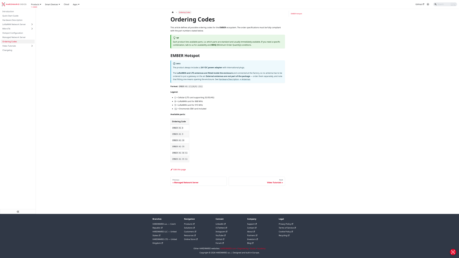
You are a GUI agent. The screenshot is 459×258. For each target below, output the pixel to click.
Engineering (243, 248)
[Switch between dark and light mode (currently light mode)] (428, 4)
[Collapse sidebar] (18, 211)
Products (188, 224)
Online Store (189, 239)
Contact (250, 227)
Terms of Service (286, 227)
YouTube (219, 235)
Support (251, 224)
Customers (189, 231)
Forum (219, 243)
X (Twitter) (220, 227)
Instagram (220, 231)
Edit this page (179, 169)
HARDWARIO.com (228, 248)
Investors (251, 239)
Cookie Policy (285, 231)
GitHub (418, 4)
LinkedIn (219, 224)
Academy (261, 248)
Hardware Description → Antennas (234, 79)
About (250, 231)
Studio (253, 248)
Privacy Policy (285, 224)
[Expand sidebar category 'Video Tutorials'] (32, 46)
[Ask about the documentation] (453, 252)
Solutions (188, 227)
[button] (36, 4)
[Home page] (172, 12)
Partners (251, 235)
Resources (189, 235)
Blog (249, 243)
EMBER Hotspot (296, 14)
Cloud (66, 4)
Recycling (283, 235)
